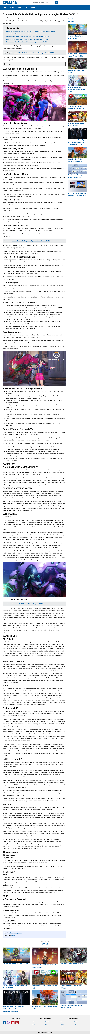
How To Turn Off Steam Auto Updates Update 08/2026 (22, 34)
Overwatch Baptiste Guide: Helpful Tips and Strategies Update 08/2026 (26, 42)
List (26, 7)
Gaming (12, 7)
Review (33, 7)
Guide (19, 7)
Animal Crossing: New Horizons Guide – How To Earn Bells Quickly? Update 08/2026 (30, 31)
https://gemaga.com (15, 933)
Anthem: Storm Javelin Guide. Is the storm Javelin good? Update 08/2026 (27, 36)
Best (5, 7)
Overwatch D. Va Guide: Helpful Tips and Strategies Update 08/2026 (34, 53)
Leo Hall (21, 18)
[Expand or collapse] (64, 64)
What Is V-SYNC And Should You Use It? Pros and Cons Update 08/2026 (27, 39)
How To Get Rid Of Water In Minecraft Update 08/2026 (28, 604)
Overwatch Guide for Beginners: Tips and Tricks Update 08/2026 (31, 241)
